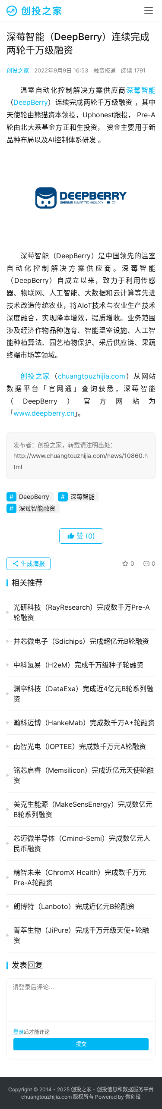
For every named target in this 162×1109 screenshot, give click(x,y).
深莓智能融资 (37, 508)
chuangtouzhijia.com (91, 376)
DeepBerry (30, 102)
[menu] (149, 11)
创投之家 (17, 70)
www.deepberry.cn (43, 413)
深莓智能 (141, 90)
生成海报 (32, 563)
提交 (81, 1044)
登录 (18, 1032)
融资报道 (104, 70)
